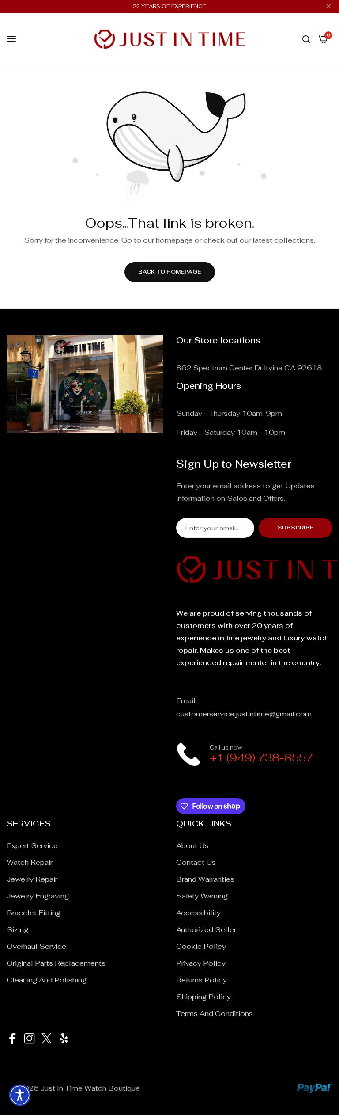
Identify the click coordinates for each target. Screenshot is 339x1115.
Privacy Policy (201, 963)
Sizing (17, 929)
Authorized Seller (206, 929)
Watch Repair (30, 862)
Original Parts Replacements (56, 963)
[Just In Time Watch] (170, 38)
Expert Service (32, 845)
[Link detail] (181, 784)
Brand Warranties (205, 879)
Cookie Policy (201, 946)
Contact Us (196, 862)
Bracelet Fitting (33, 912)
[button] (20, 1095)
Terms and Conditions (214, 1013)
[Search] (306, 39)
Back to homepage (169, 271)
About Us (192, 845)
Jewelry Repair (32, 879)
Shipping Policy (203, 996)
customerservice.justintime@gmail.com (244, 714)
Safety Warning (202, 896)
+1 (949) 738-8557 (261, 758)
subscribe (296, 527)
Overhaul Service (36, 946)
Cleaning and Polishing (47, 980)
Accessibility (198, 912)
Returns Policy (201, 980)
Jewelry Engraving (38, 896)
